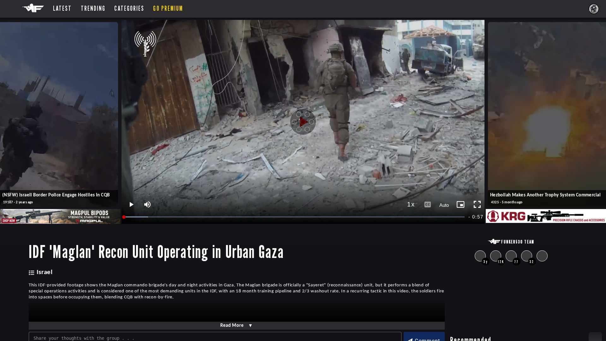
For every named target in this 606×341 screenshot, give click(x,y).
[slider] (295, 217)
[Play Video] (303, 122)
